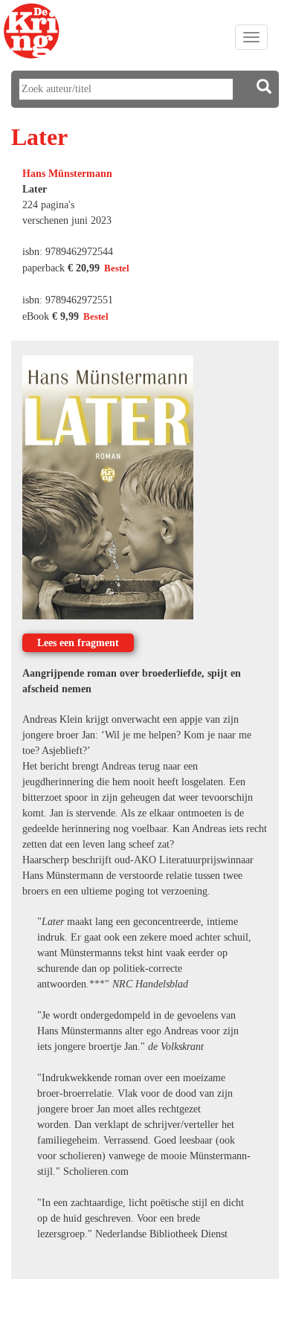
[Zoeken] (264, 87)
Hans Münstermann (67, 173)
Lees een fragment (78, 642)
